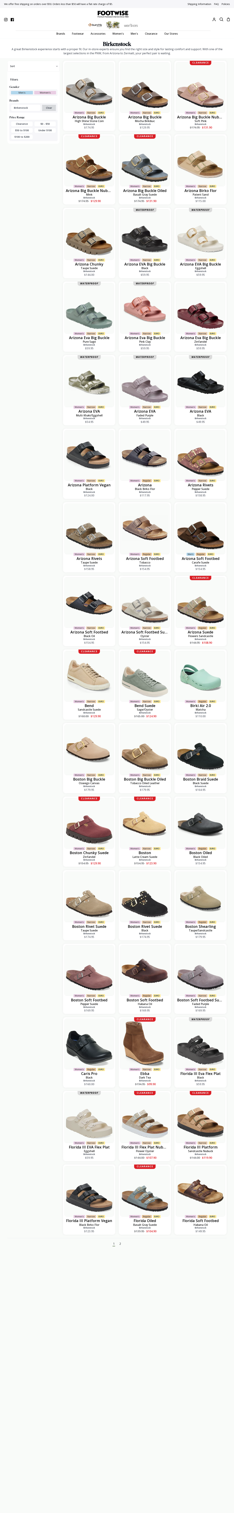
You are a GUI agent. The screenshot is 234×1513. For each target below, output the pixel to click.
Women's (45, 92)
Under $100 (45, 130)
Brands (14, 100)
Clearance (22, 123)
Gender (14, 87)
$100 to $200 (21, 136)
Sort (12, 66)
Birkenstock (21, 107)
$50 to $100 (22, 130)
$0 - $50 (45, 123)
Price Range (17, 117)
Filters (14, 79)
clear (49, 107)
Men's (22, 92)
